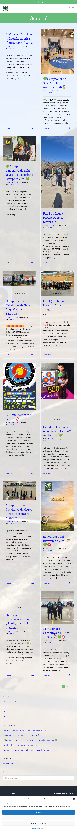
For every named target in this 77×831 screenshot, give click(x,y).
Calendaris (8, 717)
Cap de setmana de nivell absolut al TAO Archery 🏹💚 (57, 431)
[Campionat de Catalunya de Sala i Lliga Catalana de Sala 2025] (19, 278)
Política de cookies (37, 828)
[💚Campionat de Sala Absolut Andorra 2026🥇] (57, 51)
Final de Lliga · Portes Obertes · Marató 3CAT (54, 218)
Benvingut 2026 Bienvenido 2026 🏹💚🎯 (56, 541)
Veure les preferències (38, 823)
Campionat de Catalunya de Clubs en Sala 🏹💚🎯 (56, 633)
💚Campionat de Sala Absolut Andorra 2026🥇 (54, 83)
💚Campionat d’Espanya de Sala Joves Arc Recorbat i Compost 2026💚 (30, 740)
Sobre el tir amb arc (11, 702)
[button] (74, 799)
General (12, 48)
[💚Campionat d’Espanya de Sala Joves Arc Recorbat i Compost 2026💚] (19, 148)
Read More (9, 128)
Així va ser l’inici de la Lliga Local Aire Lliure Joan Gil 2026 (19, 38)
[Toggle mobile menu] (73, 7)
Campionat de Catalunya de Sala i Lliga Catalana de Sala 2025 (27, 750)
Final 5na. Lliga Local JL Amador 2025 (54, 305)
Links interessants (11, 712)
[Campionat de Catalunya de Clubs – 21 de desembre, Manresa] (19, 490)
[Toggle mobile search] (69, 7)
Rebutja (38, 818)
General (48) (8, 763)
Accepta (38, 812)
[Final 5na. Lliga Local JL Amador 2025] (57, 283)
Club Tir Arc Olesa (12, 46)
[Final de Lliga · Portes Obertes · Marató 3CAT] (57, 172)
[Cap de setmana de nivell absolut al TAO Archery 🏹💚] (57, 381)
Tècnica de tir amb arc (12, 707)
